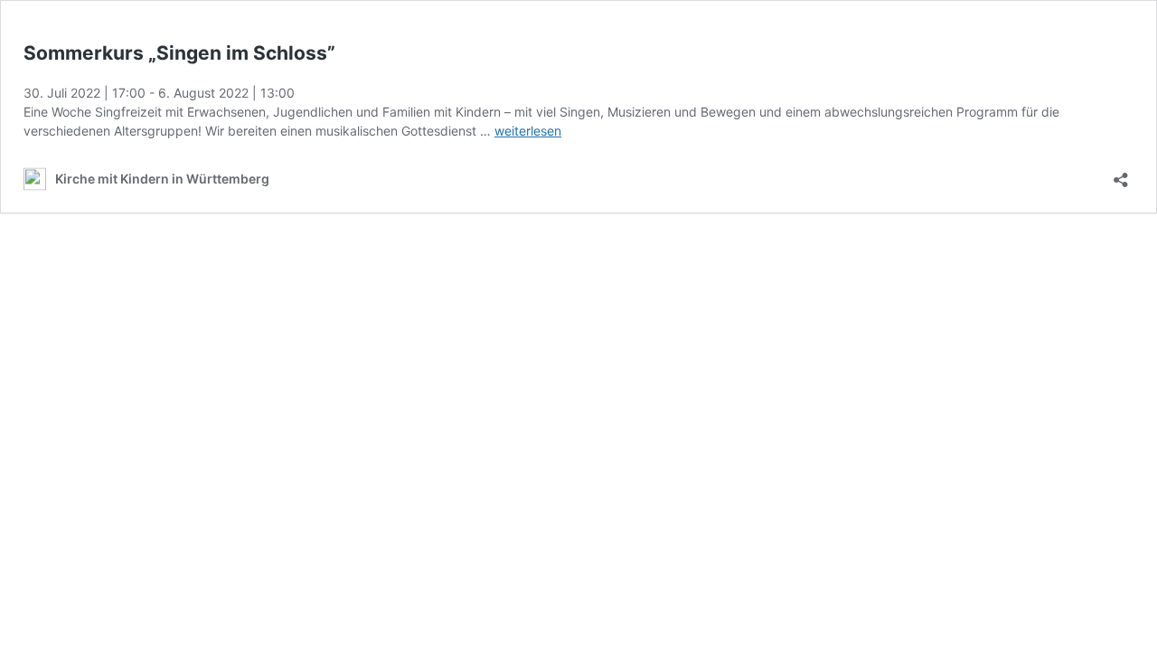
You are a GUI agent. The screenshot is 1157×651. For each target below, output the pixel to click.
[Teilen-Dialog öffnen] (1120, 174)
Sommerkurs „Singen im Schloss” (179, 53)
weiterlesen (527, 130)
